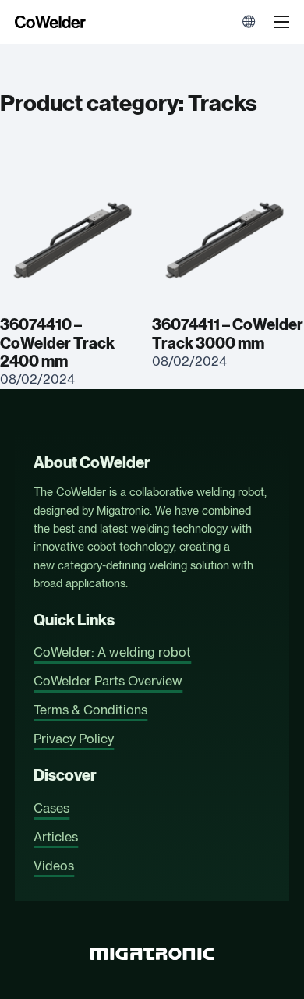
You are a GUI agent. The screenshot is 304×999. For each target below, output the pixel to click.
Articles (56, 837)
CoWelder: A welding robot (112, 652)
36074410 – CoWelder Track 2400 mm (57, 343)
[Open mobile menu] (281, 22)
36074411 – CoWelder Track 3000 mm (227, 334)
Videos (54, 865)
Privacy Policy (74, 738)
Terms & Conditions (90, 709)
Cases (51, 808)
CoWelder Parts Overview (108, 681)
